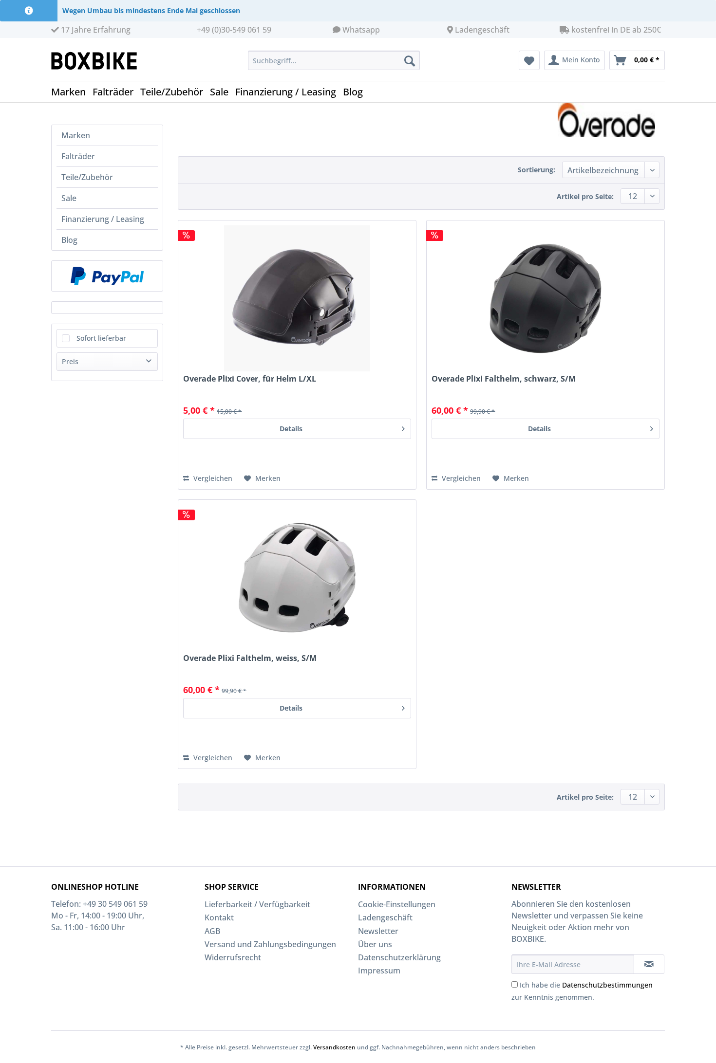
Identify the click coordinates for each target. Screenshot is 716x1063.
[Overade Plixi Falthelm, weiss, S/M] (297, 578)
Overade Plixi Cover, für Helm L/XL (249, 379)
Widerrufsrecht (233, 957)
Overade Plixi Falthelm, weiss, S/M (250, 658)
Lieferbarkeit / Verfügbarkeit (257, 904)
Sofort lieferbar (101, 338)
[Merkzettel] (529, 60)
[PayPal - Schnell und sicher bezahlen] (107, 276)
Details (291, 428)
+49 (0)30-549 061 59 (234, 29)
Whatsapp (361, 29)
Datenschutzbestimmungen (607, 985)
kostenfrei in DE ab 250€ (615, 29)
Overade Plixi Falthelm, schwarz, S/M (504, 379)
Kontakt (219, 917)
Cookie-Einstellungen (396, 904)
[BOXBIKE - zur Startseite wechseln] (98, 60)
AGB (212, 931)
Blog (69, 240)
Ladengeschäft (482, 29)
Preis (70, 361)
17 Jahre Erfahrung (95, 29)
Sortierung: (536, 169)
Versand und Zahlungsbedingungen (270, 944)
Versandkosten (334, 1047)
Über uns (375, 944)
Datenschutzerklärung (399, 957)
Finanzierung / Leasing (102, 219)
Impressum (379, 970)
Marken (75, 135)
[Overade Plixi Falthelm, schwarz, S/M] (545, 298)
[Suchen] (409, 60)
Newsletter (378, 931)
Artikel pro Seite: (585, 196)
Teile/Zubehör (87, 177)
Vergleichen (211, 478)
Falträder (78, 156)
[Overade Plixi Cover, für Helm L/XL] (297, 298)
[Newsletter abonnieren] (649, 964)
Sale (68, 198)
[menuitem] (334, 60)
